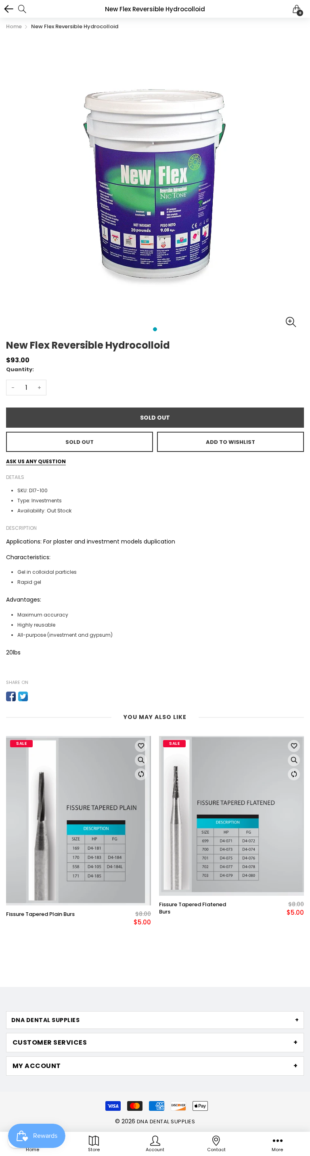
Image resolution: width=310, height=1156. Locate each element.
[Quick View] (141, 760)
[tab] (155, 1020)
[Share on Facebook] (11, 696)
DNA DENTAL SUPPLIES (166, 1121)
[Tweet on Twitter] (23, 696)
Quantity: (20, 369)
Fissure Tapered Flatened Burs (192, 908)
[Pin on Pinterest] (35, 696)
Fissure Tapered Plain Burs (40, 914)
